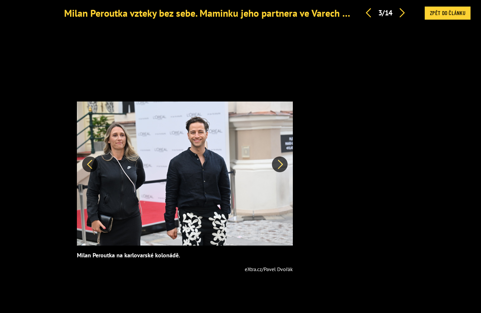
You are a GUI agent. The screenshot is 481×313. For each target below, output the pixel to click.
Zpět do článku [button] (447, 12)
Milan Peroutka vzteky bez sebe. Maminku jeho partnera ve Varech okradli (218, 13)
